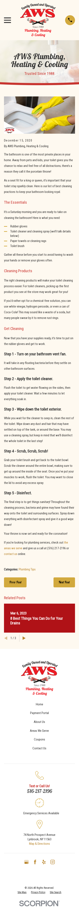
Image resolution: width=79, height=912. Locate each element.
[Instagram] (52, 862)
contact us (10, 554)
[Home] (38, 20)
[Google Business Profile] (26, 862)
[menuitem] (22, 892)
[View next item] (24, 638)
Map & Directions (39, 844)
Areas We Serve (39, 731)
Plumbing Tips (27, 569)
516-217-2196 (39, 791)
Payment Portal (39, 713)
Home (39, 704)
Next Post (64, 582)
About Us (39, 722)
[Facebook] (35, 862)
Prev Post (15, 582)
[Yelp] (44, 862)
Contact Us (39, 748)
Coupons (39, 739)
